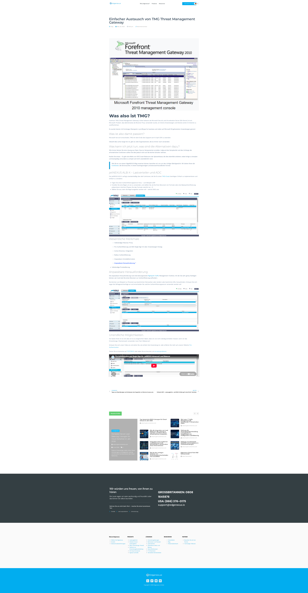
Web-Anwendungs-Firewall (136, 545)
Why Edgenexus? (145, 3)
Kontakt (113, 542)
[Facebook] (160, 580)
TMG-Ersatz (166, 176)
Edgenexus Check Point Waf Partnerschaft (189, 453)
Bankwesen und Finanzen (154, 542)
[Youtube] (156, 580)
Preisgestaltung (189, 3)
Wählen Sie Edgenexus (117, 540)
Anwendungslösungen (153, 540)
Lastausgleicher (133, 540)
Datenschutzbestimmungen (118, 543)
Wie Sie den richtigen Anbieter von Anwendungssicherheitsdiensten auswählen (159, 454)
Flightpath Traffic (153, 276)
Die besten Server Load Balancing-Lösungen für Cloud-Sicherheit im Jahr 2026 (121, 437)
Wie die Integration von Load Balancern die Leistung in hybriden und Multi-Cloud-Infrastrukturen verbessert (159, 432)
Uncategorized (115, 430)
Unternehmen (151, 543)
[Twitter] (151, 580)
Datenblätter (171, 540)
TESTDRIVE (131, 351)
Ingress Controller (134, 552)
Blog (169, 542)
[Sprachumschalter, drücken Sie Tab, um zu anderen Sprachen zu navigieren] (196, 4)
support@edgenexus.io (171, 504)
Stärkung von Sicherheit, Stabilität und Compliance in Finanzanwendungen (189, 443)
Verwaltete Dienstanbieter (154, 552)
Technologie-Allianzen (190, 543)
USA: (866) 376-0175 (172, 501)
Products (154, 3)
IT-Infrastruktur (152, 551)
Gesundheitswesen (153, 549)
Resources (162, 3)
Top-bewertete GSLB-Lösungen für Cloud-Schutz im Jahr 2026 (153, 420)
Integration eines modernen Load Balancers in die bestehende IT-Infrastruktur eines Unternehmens (159, 443)
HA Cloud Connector (134, 551)
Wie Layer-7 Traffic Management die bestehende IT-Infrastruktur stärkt (190, 421)
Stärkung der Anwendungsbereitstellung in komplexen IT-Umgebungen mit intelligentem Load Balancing (190, 432)
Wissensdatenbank (173, 543)
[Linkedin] (147, 580)
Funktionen (115, 165)
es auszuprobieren (160, 351)
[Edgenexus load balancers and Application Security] (154, 575)
